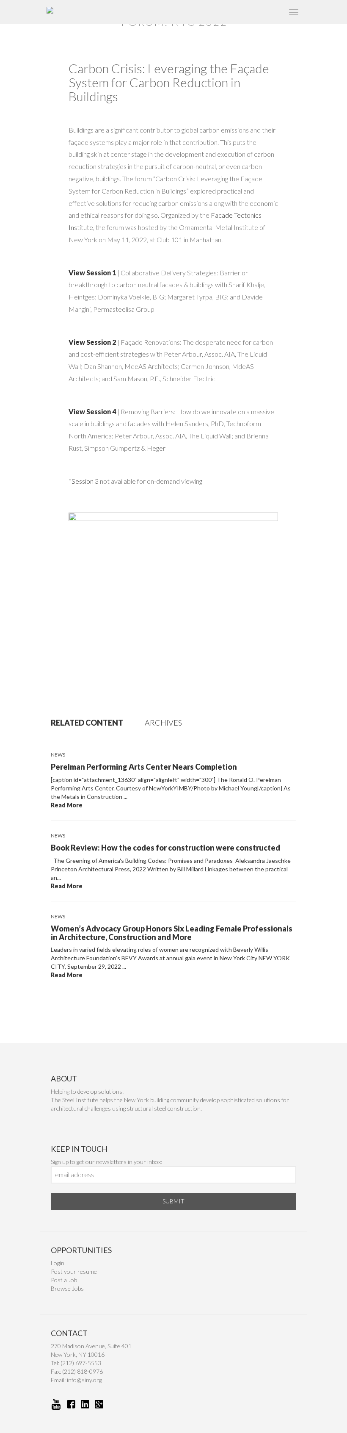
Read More (67, 805)
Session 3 (85, 481)
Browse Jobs (67, 1288)
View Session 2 (92, 342)
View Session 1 (92, 273)
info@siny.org (84, 1379)
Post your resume (74, 1271)
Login (57, 1263)
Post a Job (64, 1279)
